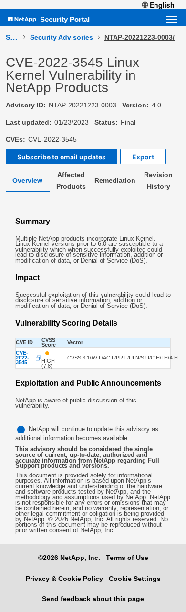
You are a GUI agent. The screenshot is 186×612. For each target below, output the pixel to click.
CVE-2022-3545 (22, 358)
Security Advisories (61, 37)
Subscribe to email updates (61, 157)
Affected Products (71, 180)
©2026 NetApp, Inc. (69, 557)
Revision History (158, 180)
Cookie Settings (135, 578)
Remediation (114, 180)
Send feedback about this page (93, 598)
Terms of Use (127, 557)
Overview (27, 180)
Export (143, 157)
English (162, 5)
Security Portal (65, 19)
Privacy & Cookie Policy (64, 578)
